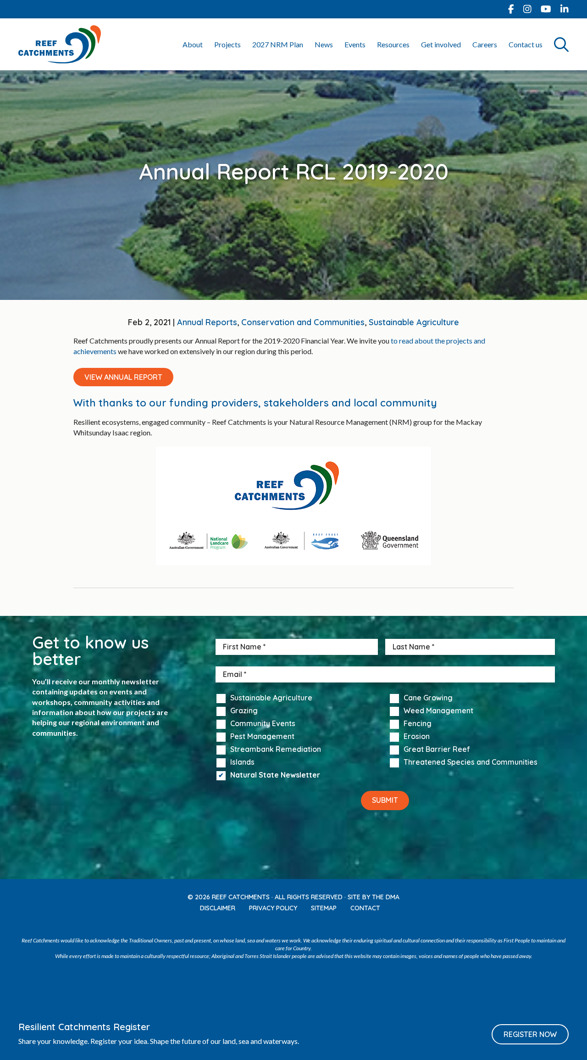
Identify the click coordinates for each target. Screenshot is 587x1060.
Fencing (418, 724)
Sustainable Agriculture (414, 322)
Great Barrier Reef (437, 749)
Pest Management (262, 737)
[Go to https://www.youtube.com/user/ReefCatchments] (303, 924)
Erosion (417, 737)
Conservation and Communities (303, 322)
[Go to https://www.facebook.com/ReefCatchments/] (511, 9)
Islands (242, 762)
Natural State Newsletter (275, 775)
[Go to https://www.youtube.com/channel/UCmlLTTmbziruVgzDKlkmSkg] (546, 9)
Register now (530, 1034)
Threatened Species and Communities (470, 762)
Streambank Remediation (275, 749)
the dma (385, 897)
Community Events (262, 724)
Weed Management (438, 711)
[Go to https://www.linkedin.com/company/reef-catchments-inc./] (564, 9)
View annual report (123, 377)
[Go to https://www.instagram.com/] (527, 9)
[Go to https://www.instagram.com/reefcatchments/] (284, 924)
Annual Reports (207, 322)
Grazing (244, 711)
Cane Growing (428, 698)
